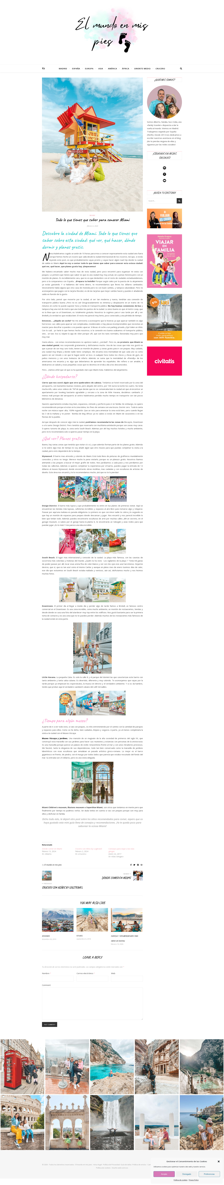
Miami (92, 215)
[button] (218, 1161)
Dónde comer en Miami (52, 849)
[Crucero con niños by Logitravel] (47, 875)
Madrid (63, 68)
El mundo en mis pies (53, 865)
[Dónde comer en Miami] (138, 875)
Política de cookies (180, 1180)
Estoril (79, 936)
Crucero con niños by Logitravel (88, 849)
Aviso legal (97, 1164)
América (112, 68)
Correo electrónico (86, 973)
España (76, 68)
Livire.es (125, 1168)
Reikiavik (46, 936)
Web (113, 973)
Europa (89, 68)
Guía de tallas (126, 1164)
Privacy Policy (194, 1180)
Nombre (46, 973)
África (125, 68)
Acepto (164, 1174)
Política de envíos (139, 1164)
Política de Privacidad (111, 1164)
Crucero (160, 68)
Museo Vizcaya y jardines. (55, 738)
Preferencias (209, 1174)
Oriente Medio (142, 68)
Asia (100, 68)
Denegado (186, 1174)
